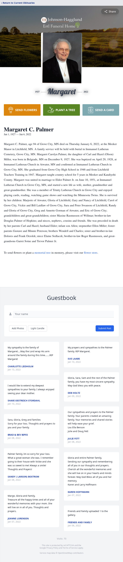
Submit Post (104, 328)
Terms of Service (70, 547)
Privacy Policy (52, 547)
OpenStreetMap (65, 553)
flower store (90, 252)
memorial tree (42, 252)
